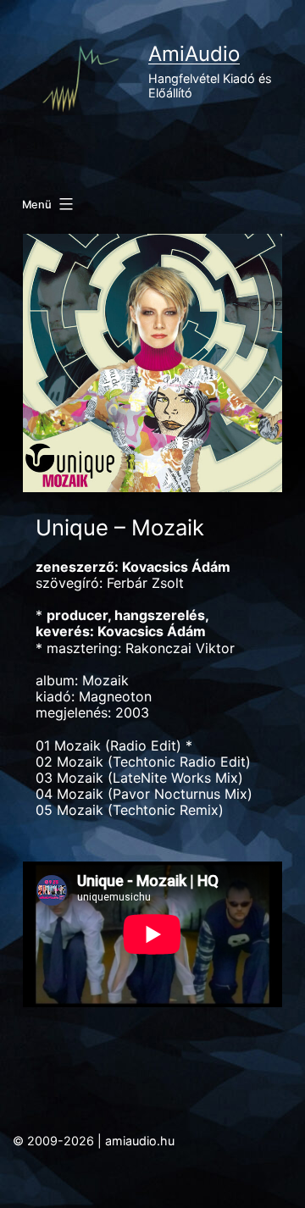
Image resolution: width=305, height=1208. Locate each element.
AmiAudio (194, 54)
